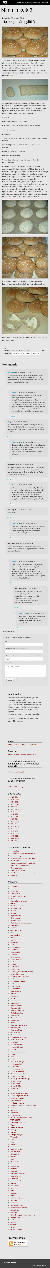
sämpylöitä (17, 353)
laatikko (13, 1156)
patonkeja (26, 353)
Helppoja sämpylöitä (18, 21)
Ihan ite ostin (15, 925)
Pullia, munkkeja (16, 1064)
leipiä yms (36, 353)
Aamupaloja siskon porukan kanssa (23, 853)
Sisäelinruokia (15, 1100)
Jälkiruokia (14, 942)
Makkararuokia (15, 1008)
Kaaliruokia (14, 945)
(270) (14, 833)
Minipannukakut (16, 868)
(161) (14, 802)
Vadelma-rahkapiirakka (18, 870)
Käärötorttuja (15, 989)
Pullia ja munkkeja (17, 1062)
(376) (14, 809)
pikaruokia (14, 1186)
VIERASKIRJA (15, 1120)
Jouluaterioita (15, 935)
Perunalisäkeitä (16, 1045)
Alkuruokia (14, 891)
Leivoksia (13, 993)
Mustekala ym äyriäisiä (18, 1025)
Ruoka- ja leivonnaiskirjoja (20, 1079)
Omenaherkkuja (16, 1030)
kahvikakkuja (15, 1152)
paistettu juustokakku (18, 1173)
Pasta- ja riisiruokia (17, 1040)
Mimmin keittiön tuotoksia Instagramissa (22, 744)
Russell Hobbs (15, 1086)
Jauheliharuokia (16, 930)
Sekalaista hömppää (17, 1098)
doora (12, 1147)
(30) (14, 814)
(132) (14, 804)
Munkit (12, 1023)
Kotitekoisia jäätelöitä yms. (20, 976)
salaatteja (14, 1200)
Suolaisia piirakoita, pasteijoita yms (23, 1105)
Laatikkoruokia (15, 991)
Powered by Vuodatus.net (39, 1265)
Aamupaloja (14, 886)
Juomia (13, 940)
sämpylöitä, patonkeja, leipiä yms (22, 1215)
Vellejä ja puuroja (16, 1127)
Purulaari (11, 372)
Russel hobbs (15, 1083)
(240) (14, 807)
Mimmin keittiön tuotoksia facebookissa (22, 755)
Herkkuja (13, 913)
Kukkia (12, 984)
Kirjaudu (45, 2)
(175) (14, 799)
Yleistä (12, 1142)
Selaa (29, 2)
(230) (14, 841)
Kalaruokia (14, 950)
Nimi (6, 641)
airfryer (13, 1144)
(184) (14, 831)
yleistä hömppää (16, 1229)
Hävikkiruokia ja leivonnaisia (20, 923)
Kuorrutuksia (15, 986)
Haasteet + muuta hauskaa (20, 906)
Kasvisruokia (15, 957)
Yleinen (13, 1139)
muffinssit (13, 1169)
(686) (14, 838)
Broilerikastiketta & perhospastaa (22, 858)
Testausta (14, 1110)
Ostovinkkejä (15, 1032)
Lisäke (12, 998)
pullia (12, 1191)
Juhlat (12, 937)
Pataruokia (14, 1042)
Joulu (12, 933)
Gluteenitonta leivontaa (18, 901)
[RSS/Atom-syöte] (18, 1243)
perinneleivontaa (16, 1181)
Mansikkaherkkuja (17, 1010)
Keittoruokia (14, 967)
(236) (14, 824)
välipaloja (13, 1225)
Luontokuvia (14, 1003)
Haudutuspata (15, 908)
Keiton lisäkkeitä (16, 959)
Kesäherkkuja (15, 969)
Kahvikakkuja (15, 947)
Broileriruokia (15, 894)
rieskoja (13, 1195)
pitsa (12, 1188)
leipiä (12, 1159)
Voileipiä (13, 1132)
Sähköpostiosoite (16, 648)
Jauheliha (14, 928)
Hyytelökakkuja (16, 916)
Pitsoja (12, 1057)
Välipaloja (14, 1137)
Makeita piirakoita (16, 1006)
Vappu (12, 1125)
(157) (14, 829)
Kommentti (8, 663)
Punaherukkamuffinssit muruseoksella (24, 873)
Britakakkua (14, 851)
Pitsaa (12, 1054)
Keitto (12, 962)
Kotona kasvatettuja (17, 981)
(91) (14, 797)
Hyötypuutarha (15, 920)
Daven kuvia (15, 861)
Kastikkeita (14, 954)
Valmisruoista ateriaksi (18, 1122)
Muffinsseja (14, 1015)
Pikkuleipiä (14, 1049)
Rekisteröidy (36, 2)
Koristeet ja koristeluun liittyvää (21, 971)
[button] (25, 2)
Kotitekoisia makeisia (18, 979)
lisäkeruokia (14, 1166)
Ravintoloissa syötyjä (18, 1074)
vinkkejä (13, 1220)
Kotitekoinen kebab (17, 974)
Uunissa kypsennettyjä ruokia (21, 1118)
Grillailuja (13, 903)
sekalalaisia (14, 1210)
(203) (14, 826)
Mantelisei (14, 875)
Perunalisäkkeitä (16, 1047)
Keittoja (13, 964)
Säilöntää (13, 1108)
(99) (14, 819)
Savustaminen (15, 1091)
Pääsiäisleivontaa (16, 1069)
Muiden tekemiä (16, 1018)
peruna (13, 1183)
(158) (14, 821)
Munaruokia (14, 1020)
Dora (12, 898)
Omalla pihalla (15, 1027)
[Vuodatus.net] (10, 1262)
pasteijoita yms (15, 1176)
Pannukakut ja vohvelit (18, 1037)
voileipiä (13, 1222)
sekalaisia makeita (17, 1205)
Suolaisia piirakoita (17, 1103)
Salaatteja (14, 1088)
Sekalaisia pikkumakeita (19, 1093)
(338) (14, 836)
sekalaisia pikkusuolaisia (19, 1208)
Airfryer (13, 889)
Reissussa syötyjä (17, 1076)
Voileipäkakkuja (16, 1135)
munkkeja (14, 1171)
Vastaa (9, 387)
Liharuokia (14, 996)
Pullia (12, 1059)
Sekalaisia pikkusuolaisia (19, 1096)
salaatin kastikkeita (17, 1198)
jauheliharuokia (16, 1149)
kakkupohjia (14, 1154)
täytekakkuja (15, 1217)
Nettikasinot (20, 2)
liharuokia (14, 1164)
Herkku (13, 911)
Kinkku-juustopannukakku (19, 856)
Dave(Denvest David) (18, 896)
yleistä (12, 1227)
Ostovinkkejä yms (16, 1035)
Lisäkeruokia (15, 1001)
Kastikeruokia (15, 952)
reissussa (13, 1193)
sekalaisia (14, 1203)
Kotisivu (22, 656)
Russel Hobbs (15, 1081)
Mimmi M (15, 393)
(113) (14, 816)
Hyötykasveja (15, 918)
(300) (14, 812)
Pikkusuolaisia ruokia (18, 1052)
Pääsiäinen (14, 1066)
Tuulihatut (14, 1113)
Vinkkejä (13, 1130)
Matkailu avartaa (16, 1013)
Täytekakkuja (15, 1115)
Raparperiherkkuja (17, 1071)
